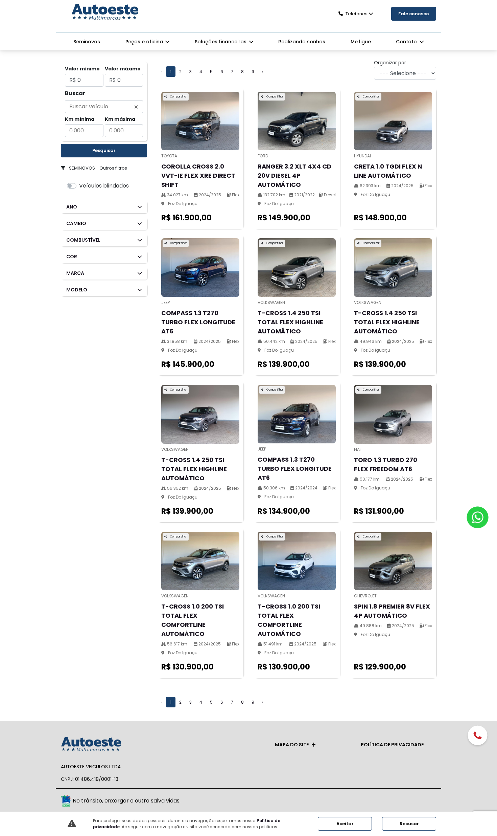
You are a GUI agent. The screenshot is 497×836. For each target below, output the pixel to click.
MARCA (75, 273)
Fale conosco (413, 13)
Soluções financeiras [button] (221, 41)
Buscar (75, 93)
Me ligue (361, 41)
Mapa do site (292, 744)
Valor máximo (123, 68)
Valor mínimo (82, 68)
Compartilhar (178, 96)
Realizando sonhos (301, 41)
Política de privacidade (392, 744)
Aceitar (345, 823)
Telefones (357, 13)
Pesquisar (104, 150)
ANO (71, 206)
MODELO (76, 289)
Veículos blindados (104, 186)
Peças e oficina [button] (144, 41)
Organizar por (390, 62)
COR (71, 256)
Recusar (409, 823)
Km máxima (120, 119)
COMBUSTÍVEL (83, 240)
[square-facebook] (413, 801)
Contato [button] (407, 41)
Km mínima (79, 119)
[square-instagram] (428, 801)
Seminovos (86, 41)
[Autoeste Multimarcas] (105, 12)
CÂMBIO (76, 223)
